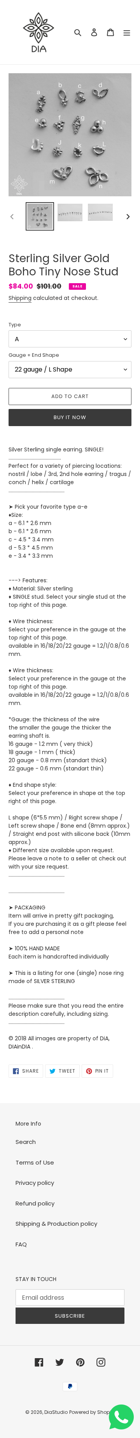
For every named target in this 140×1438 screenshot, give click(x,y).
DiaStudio (56, 1412)
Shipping (20, 298)
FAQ (21, 1244)
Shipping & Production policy (56, 1223)
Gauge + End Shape (34, 355)
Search (26, 1142)
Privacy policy (35, 1183)
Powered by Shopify (92, 1412)
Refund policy (35, 1203)
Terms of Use (35, 1162)
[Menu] (127, 32)
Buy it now (70, 417)
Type (15, 324)
